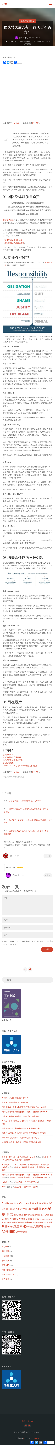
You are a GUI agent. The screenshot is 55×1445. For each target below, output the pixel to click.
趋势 (45, 1227)
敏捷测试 (8, 777)
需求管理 (23, 1232)
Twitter (31, 1421)
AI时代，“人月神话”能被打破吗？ (15, 1098)
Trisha (4, 1187)
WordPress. (34, 1438)
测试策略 (27, 1219)
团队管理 (5, 1251)
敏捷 (35, 1208)
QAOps (27, 1203)
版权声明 (35, 123)
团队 (3, 1209)
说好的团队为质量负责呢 (14, 243)
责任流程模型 (8, 763)
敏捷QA (43, 1208)
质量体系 (7, 1226)
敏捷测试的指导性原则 (14, 240)
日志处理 (33, 1215)
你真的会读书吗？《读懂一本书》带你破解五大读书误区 (24, 1133)
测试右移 (9, 1219)
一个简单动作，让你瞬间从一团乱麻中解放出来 (21, 1128)
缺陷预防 (29, 1222)
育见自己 (5, 1265)
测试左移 (18, 1219)
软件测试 (8, 1231)
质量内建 (19, 1226)
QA (22, 1203)
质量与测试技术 (27, 21)
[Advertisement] (27, 93)
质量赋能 (38, 1226)
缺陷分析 (16, 1222)
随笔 (18, 1231)
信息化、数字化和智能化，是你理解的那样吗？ (21, 1116)
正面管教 (46, 1215)
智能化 (39, 1215)
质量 (50, 1222)
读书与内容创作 (8, 1270)
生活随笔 (5, 1256)
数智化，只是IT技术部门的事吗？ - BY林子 (18, 1157)
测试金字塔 (44, 1219)
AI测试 (6, 1203)
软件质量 (13, 41)
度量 (25, 1209)
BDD (11, 1203)
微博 (23, 1421)
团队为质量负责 (10, 1209)
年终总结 (19, 1209)
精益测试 (10, 1222)
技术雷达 (30, 1209)
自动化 (46, 1222)
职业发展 (5, 1261)
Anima (25, 1438)
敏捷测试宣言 (8, 220)
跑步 (48, 1227)
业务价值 (33, 1203)
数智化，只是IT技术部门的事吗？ (15, 1102)
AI (3, 1202)
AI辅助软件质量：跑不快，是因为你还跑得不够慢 (21, 1142)
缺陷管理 (23, 1222)
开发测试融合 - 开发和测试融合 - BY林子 (25, 801)
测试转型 (36, 1219)
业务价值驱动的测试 (44, 1203)
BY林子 (6, 3)
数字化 (27, 1215)
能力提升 (36, 1222)
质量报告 (29, 1227)
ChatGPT (16, 1203)
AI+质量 (5, 1247)
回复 (48, 856)
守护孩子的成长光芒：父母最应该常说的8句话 (20, 1138)
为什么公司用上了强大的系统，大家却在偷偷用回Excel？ (24, 1112)
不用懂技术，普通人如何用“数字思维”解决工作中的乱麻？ (25, 1107)
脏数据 (41, 1222)
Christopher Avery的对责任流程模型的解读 (20, 766)
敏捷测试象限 (18, 1215)
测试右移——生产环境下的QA (26, 1182)
